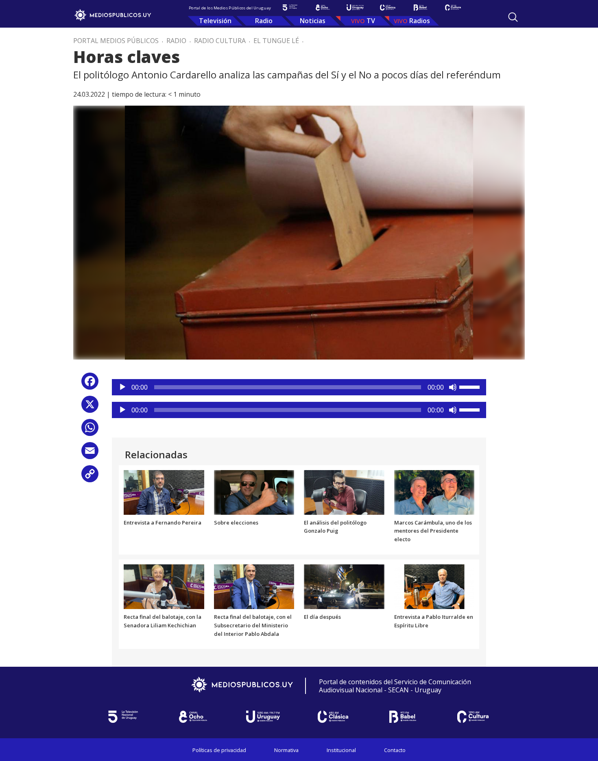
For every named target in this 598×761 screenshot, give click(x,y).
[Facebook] (90, 384)
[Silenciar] (453, 387)
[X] (90, 407)
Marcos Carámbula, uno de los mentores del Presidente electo (433, 531)
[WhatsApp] (90, 430)
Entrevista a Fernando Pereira (162, 522)
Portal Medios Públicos (116, 40)
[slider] (470, 386)
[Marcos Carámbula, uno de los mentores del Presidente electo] (434, 491)
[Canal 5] (290, 7)
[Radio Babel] (420, 7)
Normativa (286, 750)
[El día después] (344, 586)
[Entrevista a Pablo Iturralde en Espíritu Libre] (434, 586)
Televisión (215, 20)
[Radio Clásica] (387, 7)
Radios (419, 20)
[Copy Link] (90, 476)
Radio (264, 20)
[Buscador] (513, 17)
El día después (322, 616)
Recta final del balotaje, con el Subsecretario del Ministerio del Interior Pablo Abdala (253, 625)
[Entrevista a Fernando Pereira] (164, 491)
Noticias (312, 20)
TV (371, 20)
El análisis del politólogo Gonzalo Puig (335, 527)
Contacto (395, 750)
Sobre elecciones (236, 522)
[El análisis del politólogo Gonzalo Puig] (344, 491)
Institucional (341, 750)
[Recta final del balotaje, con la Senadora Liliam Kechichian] (164, 586)
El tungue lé (276, 40)
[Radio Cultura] (453, 7)
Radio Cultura (220, 40)
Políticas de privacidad (219, 750)
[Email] (90, 453)
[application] (299, 387)
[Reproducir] (122, 387)
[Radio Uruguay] (355, 7)
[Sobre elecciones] (254, 491)
